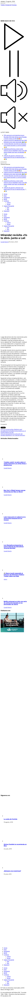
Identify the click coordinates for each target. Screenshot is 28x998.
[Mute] (14, 103)
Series (8, 204)
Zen (8, 209)
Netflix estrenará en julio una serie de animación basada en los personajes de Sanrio (15, 603)
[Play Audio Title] (14, 49)
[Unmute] (14, 130)
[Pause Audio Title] (14, 76)
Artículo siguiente (6, 434)
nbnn (5, 579)
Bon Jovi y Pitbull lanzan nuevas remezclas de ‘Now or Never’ (14, 491)
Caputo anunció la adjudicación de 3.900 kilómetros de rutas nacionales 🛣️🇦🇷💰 (15, 141)
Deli (8, 208)
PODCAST (6, 211)
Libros (9, 202)
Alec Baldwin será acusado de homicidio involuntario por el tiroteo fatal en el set (13, 431)
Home (5, 194)
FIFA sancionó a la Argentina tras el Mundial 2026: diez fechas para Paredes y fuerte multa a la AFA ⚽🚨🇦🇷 (15, 137)
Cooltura (6, 201)
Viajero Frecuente (9, 206)
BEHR (5, 199)
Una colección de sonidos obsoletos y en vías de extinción (13, 434)
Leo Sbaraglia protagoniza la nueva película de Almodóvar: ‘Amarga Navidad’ (14, 546)
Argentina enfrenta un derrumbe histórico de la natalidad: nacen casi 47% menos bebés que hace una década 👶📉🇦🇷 (15, 151)
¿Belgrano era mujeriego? (12, 871)
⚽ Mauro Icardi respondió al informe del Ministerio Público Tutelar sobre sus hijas (14, 575)
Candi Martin (4, 242)
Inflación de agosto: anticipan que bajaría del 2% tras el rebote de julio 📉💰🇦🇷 (15, 157)
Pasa (5, 196)
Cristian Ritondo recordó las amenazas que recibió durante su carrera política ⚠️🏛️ (15, 145)
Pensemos (7, 197)
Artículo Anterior (6, 429)
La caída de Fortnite (10, 819)
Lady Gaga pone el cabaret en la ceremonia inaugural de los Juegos (15, 518)
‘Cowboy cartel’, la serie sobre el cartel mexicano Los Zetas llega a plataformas (15, 463)
